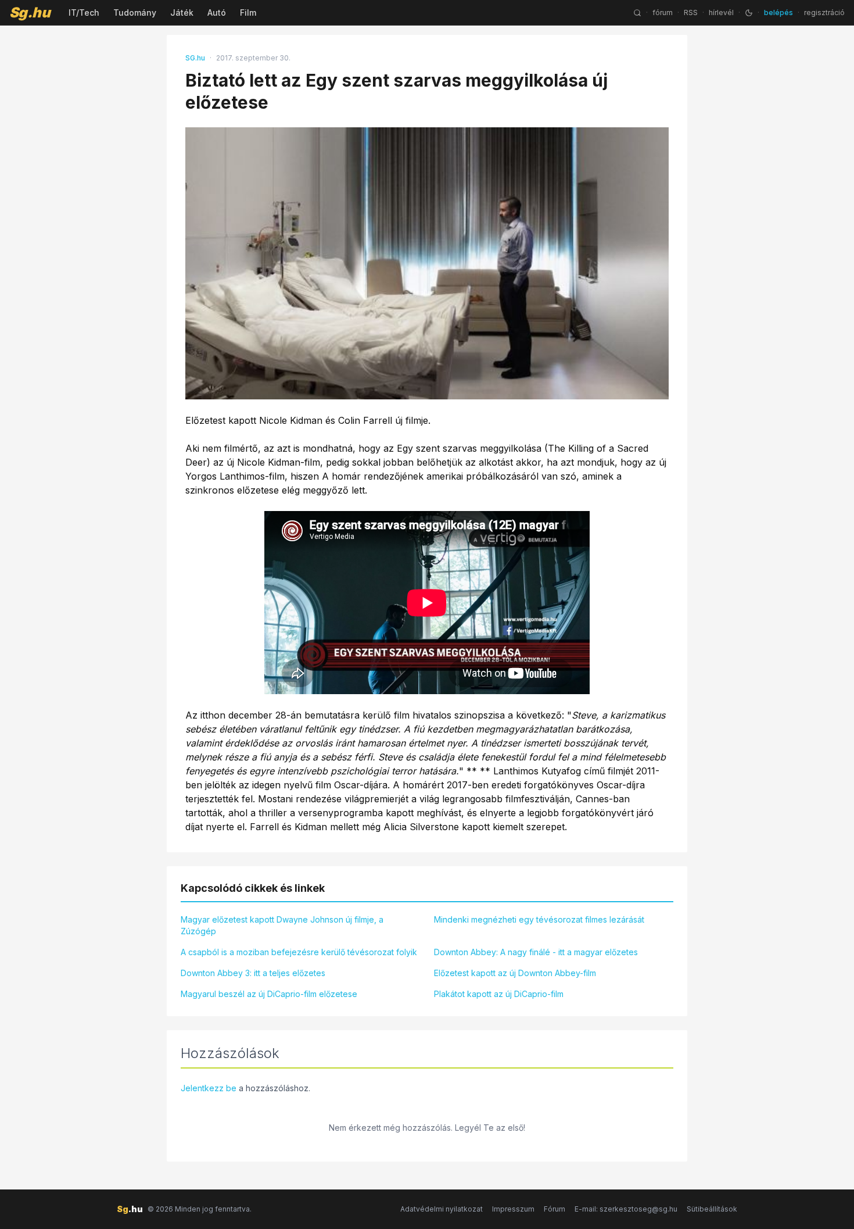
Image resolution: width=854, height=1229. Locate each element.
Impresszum (513, 1209)
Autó (216, 12)
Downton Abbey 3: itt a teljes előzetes (253, 973)
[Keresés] (637, 13)
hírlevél (721, 12)
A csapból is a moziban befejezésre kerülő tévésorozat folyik (299, 952)
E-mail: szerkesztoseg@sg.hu (626, 1209)
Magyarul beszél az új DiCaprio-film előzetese (269, 994)
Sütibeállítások (712, 1209)
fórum (662, 12)
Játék (181, 12)
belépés (778, 12)
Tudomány (134, 12)
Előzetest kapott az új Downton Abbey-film (515, 973)
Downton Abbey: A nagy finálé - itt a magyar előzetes (536, 952)
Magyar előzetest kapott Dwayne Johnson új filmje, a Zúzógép (282, 925)
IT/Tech (84, 12)
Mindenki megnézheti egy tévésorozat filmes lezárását (539, 919)
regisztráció (824, 12)
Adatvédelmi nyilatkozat (441, 1209)
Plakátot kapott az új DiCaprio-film (499, 994)
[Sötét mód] (749, 13)
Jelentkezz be (208, 1088)
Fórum (554, 1209)
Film (248, 12)
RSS (691, 12)
